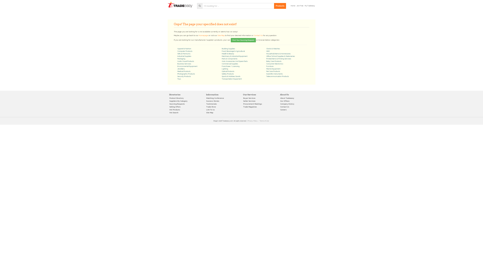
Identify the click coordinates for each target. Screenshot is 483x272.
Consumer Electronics (274, 64)
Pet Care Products (273, 71)
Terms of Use (264, 121)
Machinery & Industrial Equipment (234, 56)
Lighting (225, 69)
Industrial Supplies (184, 56)
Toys (179, 79)
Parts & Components (229, 59)
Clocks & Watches (273, 49)
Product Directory (176, 98)
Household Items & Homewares (278, 54)
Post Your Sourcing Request (243, 40)
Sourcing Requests (177, 104)
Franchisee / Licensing (230, 66)
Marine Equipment (273, 69)
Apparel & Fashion (184, 49)
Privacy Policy (253, 121)
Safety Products (228, 74)
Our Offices (285, 101)
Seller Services (249, 101)
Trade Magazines (250, 107)
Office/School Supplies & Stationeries (280, 56)
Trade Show (211, 107)
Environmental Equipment (187, 66)
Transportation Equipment (232, 79)
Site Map (221, 35)
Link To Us (210, 110)
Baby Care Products (273, 61)
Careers (283, 110)
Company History (287, 104)
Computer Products (184, 51)
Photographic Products (186, 74)
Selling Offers (175, 107)
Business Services (184, 64)
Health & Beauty (228, 54)
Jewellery (181, 69)
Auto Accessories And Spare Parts (235, 61)
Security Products (184, 76)
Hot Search (173, 113)
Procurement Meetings (252, 104)
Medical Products (183, 71)
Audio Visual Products (185, 61)
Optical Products (228, 71)
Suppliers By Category (178, 101)
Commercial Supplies (230, 64)
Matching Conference (215, 98)
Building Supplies (228, 49)
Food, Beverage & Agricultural (233, 51)
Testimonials (211, 104)
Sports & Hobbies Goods (231, 76)
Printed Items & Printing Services (278, 59)
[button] (309, 5)
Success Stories (212, 101)
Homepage (203, 35)
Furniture (269, 66)
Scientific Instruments (274, 74)
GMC (268, 51)
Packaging (181, 59)
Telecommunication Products (277, 76)
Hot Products (174, 110)
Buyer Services (249, 98)
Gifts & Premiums (183, 54)
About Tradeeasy (287, 98)
